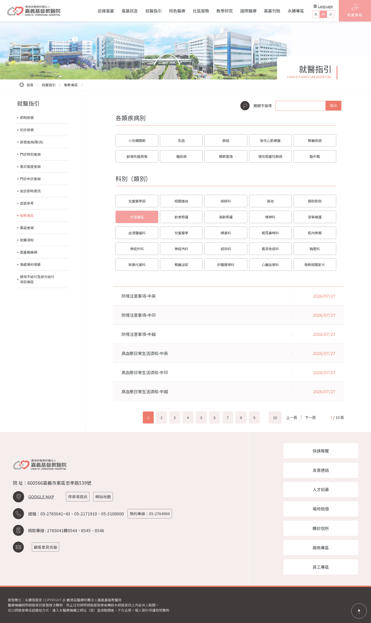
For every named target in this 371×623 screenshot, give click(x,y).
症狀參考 (27, 203)
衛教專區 (71, 84)
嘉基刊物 (272, 11)
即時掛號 (27, 117)
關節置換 (226, 156)
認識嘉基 (106, 11)
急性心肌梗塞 (270, 140)
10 (275, 417)
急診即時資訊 (30, 190)
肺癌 (225, 140)
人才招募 (321, 489)
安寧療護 (315, 216)
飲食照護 (181, 216)
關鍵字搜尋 (263, 105)
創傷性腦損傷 (137, 156)
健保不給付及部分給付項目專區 (37, 279)
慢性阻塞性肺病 (270, 156)
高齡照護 (226, 216)
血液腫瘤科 (137, 232)
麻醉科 (226, 201)
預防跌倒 (315, 201)
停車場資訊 (77, 496)
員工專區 (321, 567)
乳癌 (181, 140)
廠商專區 (321, 548)
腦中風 (315, 156)
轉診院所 (321, 528)
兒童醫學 (181, 232)
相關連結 (181, 201)
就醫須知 (27, 239)
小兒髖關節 (137, 140)
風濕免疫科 (270, 248)
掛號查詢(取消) (31, 142)
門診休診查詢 (30, 178)
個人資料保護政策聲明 (152, 610)
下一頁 (310, 417)
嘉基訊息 (130, 11)
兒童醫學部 (137, 201)
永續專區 (296, 11)
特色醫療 (177, 11)
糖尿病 (181, 156)
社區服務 (201, 11)
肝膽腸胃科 (225, 264)
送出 (333, 106)
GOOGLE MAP (41, 496)
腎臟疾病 (315, 140)
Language (325, 6)
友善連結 (321, 470)
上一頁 (291, 417)
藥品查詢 (27, 227)
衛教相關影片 (314, 264)
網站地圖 (103, 496)
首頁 (30, 84)
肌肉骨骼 (315, 232)
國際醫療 (248, 11)
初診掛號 (27, 129)
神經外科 (137, 248)
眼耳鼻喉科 (270, 232)
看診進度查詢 (30, 166)
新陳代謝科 (137, 264)
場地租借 (321, 509)
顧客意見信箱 (45, 547)
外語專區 (137, 216)
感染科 (226, 248)
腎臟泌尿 (181, 264)
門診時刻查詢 (30, 154)
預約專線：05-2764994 (150, 513)
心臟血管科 (270, 264)
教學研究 (224, 11)
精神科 (270, 216)
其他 (270, 201)
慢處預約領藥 (30, 264)
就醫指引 (153, 11)
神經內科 (181, 248)
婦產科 (226, 232)
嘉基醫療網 (28, 252)
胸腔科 (315, 248)
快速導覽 (321, 451)
